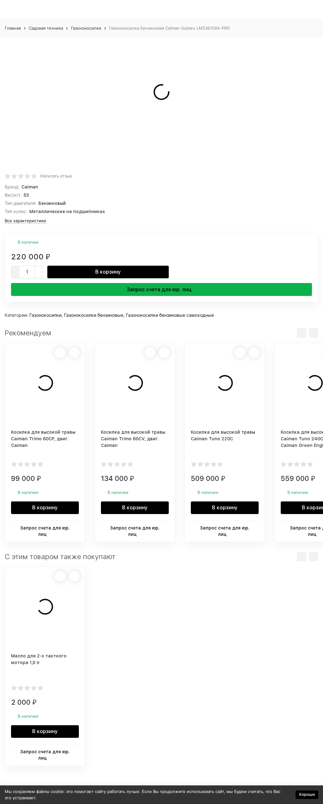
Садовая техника (46, 28)
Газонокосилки (86, 28)
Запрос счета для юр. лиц (159, 289)
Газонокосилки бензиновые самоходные (170, 315)
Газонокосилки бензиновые (93, 315)
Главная (13, 28)
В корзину (108, 272)
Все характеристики (25, 220)
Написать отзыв (56, 175)
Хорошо (307, 794)
